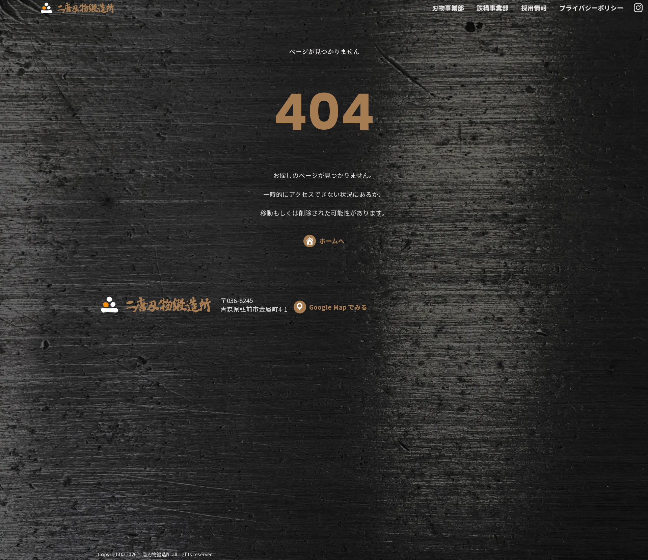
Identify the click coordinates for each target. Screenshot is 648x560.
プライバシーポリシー (591, 7)
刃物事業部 (448, 7)
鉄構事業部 (493, 7)
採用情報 (534, 7)
